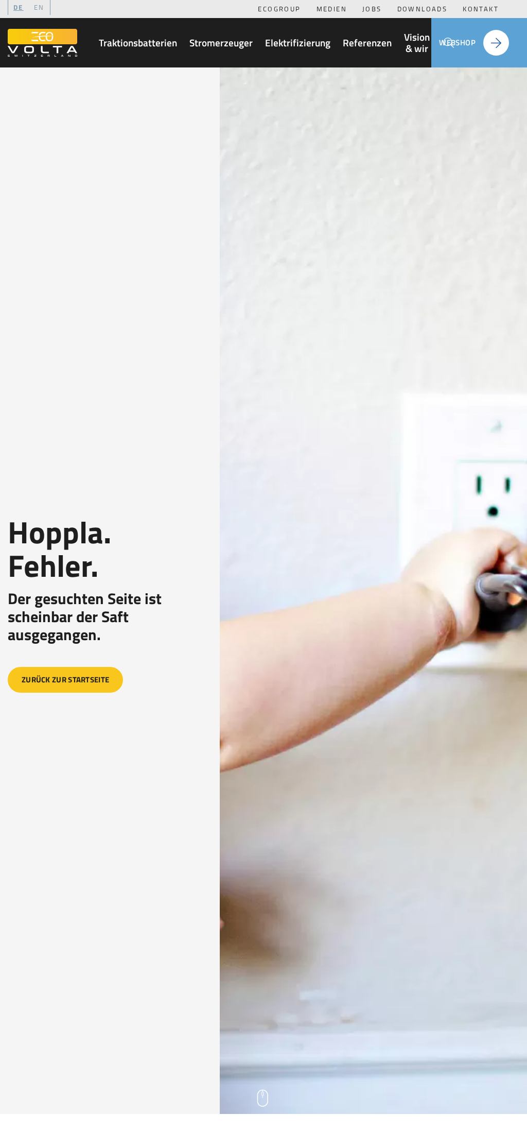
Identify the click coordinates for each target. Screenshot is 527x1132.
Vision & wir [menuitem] (417, 42)
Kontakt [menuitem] (481, 9)
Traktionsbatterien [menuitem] (138, 42)
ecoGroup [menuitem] (279, 9)
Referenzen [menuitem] (367, 42)
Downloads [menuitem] (422, 9)
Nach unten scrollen (263, 1099)
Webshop (457, 42)
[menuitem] (39, 7)
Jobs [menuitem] (372, 9)
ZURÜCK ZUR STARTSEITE (65, 679)
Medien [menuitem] (332, 9)
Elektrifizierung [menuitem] (297, 42)
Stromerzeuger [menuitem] (221, 42)
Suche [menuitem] (449, 42)
